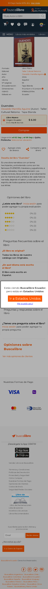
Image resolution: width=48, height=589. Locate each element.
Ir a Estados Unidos (25, 298)
